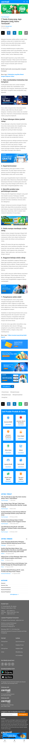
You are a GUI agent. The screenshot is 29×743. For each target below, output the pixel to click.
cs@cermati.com (11, 613)
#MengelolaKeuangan (6, 394)
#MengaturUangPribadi (17, 394)
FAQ (2, 645)
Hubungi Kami (4, 648)
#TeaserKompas (5, 392)
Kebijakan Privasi (19, 645)
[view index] (26, 539)
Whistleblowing (19, 652)
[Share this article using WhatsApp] (20, 33)
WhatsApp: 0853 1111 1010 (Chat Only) (10, 629)
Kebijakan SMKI (19, 648)
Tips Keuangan (5, 17)
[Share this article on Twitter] (3, 33)
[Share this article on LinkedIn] (14, 33)
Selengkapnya (6, 386)
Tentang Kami (4, 641)
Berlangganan (22, 714)
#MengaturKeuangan (14, 392)
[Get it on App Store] (14, 677)
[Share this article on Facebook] (8, 33)
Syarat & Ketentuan (20, 641)
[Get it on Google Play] (14, 672)
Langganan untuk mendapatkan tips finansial (13, 711)
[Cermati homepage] (6, 732)
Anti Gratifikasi (19, 655)
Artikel (2, 652)
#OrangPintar (4, 397)
